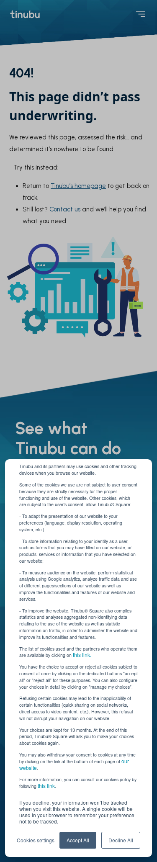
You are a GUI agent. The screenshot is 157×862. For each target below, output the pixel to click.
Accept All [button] (78, 840)
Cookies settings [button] (35, 840)
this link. (82, 654)
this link (46, 785)
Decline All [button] (120, 840)
